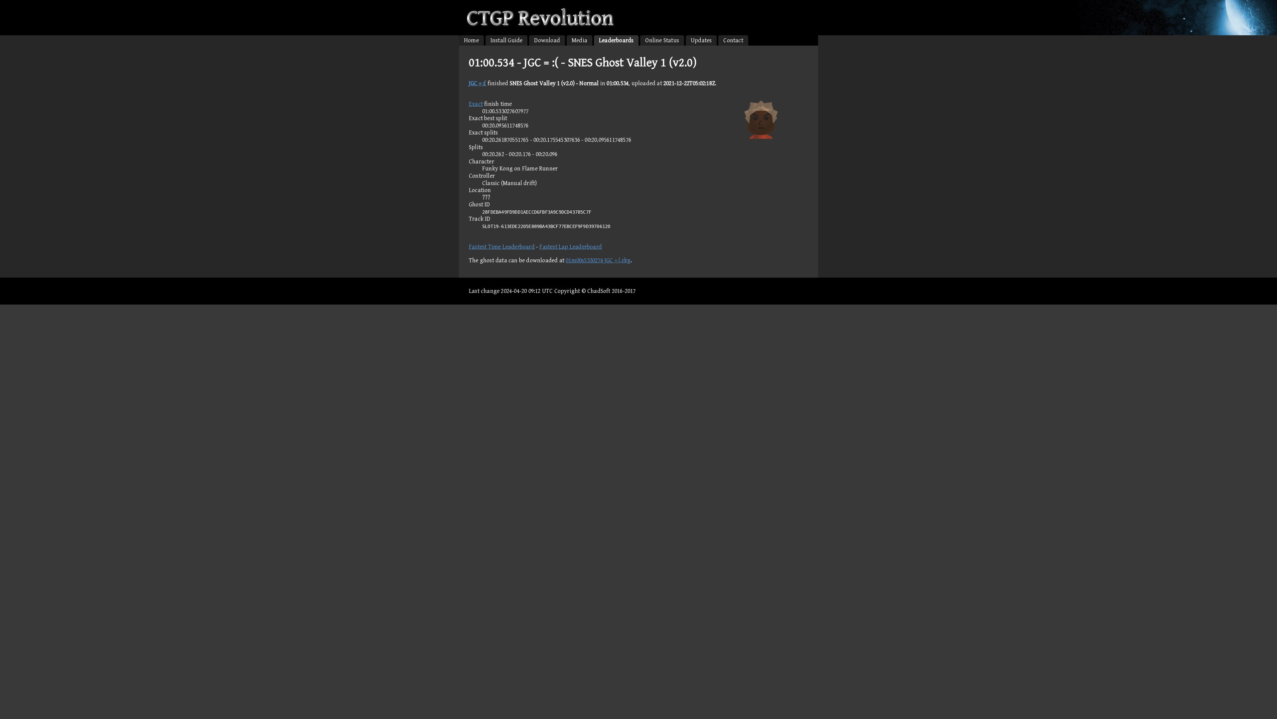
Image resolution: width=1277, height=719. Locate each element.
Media (579, 40)
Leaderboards (616, 40)
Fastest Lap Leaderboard (570, 246)
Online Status (662, 40)
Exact (476, 104)
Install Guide (507, 40)
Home (471, 40)
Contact (733, 40)
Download (547, 40)
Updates (701, 40)
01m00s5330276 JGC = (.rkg (598, 260)
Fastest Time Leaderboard (502, 246)
